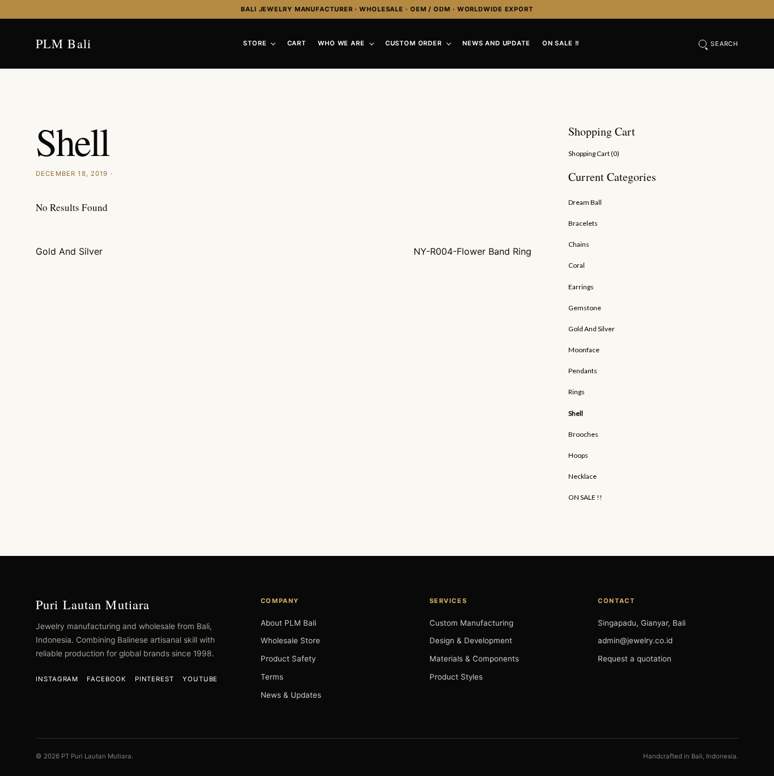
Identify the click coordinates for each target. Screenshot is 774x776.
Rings (576, 391)
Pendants (582, 370)
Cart (296, 43)
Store (254, 43)
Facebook (106, 679)
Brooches (583, 434)
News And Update (496, 43)
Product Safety (288, 658)
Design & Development (470, 640)
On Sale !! (560, 43)
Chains (578, 244)
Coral (576, 265)
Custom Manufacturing (471, 622)
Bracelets (583, 223)
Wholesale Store (290, 640)
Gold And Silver (69, 251)
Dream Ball (585, 202)
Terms (272, 676)
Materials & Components (474, 658)
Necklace (582, 476)
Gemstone (584, 307)
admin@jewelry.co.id (635, 640)
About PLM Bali (288, 622)
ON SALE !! (585, 497)
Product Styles (456, 676)
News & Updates (291, 694)
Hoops (578, 455)
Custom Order (413, 43)
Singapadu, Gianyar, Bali (642, 622)
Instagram (57, 679)
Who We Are (341, 43)
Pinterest (154, 679)
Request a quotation (634, 658)
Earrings (581, 286)
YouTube (200, 679)
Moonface (583, 349)
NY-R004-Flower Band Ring (472, 251)
